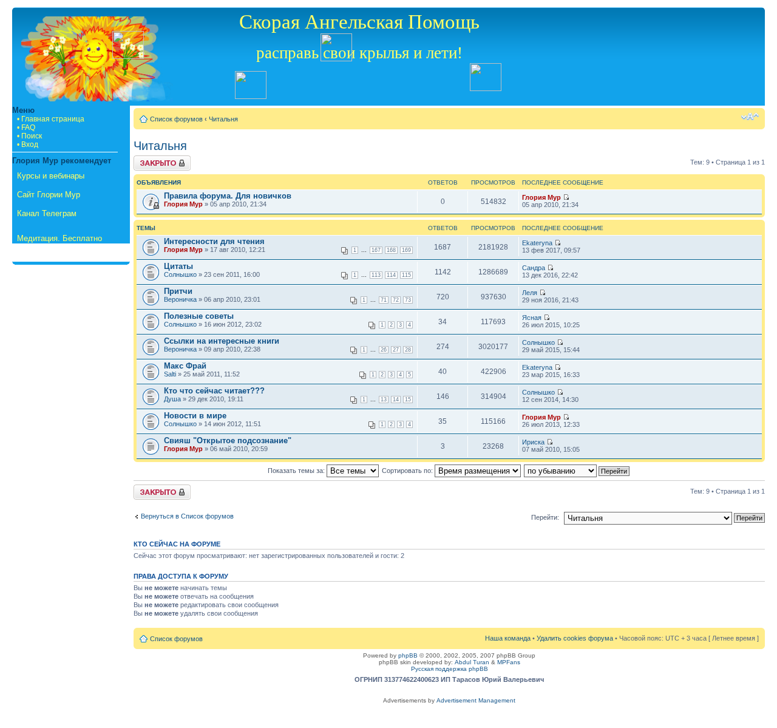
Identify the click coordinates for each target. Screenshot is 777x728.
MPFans (508, 662)
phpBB (408, 655)
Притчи (178, 291)
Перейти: (545, 517)
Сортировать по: (408, 470)
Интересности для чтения (214, 241)
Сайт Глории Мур (48, 194)
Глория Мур (183, 204)
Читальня (223, 119)
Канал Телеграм (46, 213)
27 (396, 350)
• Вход (27, 144)
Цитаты (178, 266)
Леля (529, 292)
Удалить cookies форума (575, 638)
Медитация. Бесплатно (59, 238)
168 (391, 250)
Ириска (533, 442)
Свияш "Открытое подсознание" (227, 440)
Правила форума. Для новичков (227, 195)
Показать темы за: (297, 470)
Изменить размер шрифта (750, 116)
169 (406, 250)
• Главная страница (50, 119)
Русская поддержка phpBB (449, 668)
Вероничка (180, 299)
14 (396, 399)
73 (408, 300)
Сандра (533, 267)
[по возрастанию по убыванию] (577, 470)
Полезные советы (199, 316)
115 (406, 275)
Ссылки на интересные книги (221, 340)
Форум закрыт (155, 159)
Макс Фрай (185, 365)
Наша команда (508, 638)
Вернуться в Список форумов (187, 516)
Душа (172, 399)
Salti (170, 374)
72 (396, 300)
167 (376, 250)
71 (384, 300)
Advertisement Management (475, 700)
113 (376, 275)
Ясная (531, 317)
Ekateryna (537, 243)
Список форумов (176, 119)
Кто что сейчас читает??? (214, 390)
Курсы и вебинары (50, 175)
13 (384, 399)
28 (408, 350)
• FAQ (26, 127)
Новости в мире (195, 415)
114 (391, 275)
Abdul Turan (472, 662)
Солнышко (180, 274)
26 (384, 350)
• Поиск (29, 136)
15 (408, 399)
